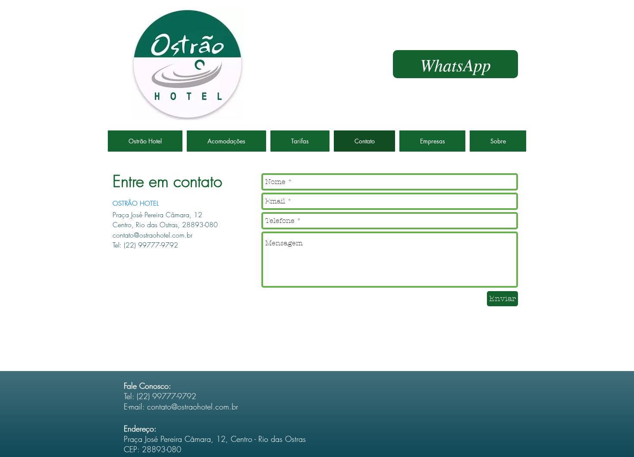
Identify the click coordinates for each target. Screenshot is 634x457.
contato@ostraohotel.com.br (192, 406)
